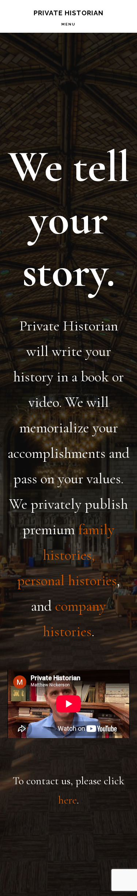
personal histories (67, 580)
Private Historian (68, 13)
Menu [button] (68, 24)
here (67, 800)
